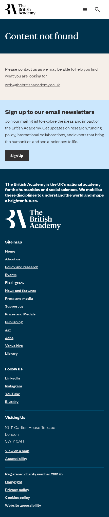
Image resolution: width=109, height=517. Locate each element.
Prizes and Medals (20, 313)
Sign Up (16, 155)
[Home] (20, 9)
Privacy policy (17, 489)
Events (10, 274)
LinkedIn (12, 377)
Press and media (19, 298)
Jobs (9, 337)
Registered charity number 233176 (34, 473)
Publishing (14, 321)
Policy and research (21, 266)
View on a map (17, 450)
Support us (14, 306)
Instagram (13, 385)
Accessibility (16, 458)
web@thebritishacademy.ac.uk (32, 84)
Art (8, 329)
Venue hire (14, 345)
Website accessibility (23, 505)
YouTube (12, 393)
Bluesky (12, 401)
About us (12, 258)
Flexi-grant (14, 282)
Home (10, 251)
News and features (20, 290)
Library (11, 353)
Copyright (13, 481)
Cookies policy (17, 497)
